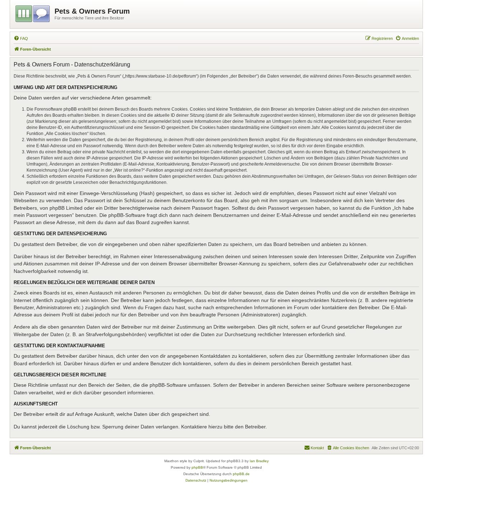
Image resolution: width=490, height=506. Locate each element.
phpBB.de (241, 474)
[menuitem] (21, 38)
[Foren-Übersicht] (33, 12)
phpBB (197, 467)
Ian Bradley (259, 461)
